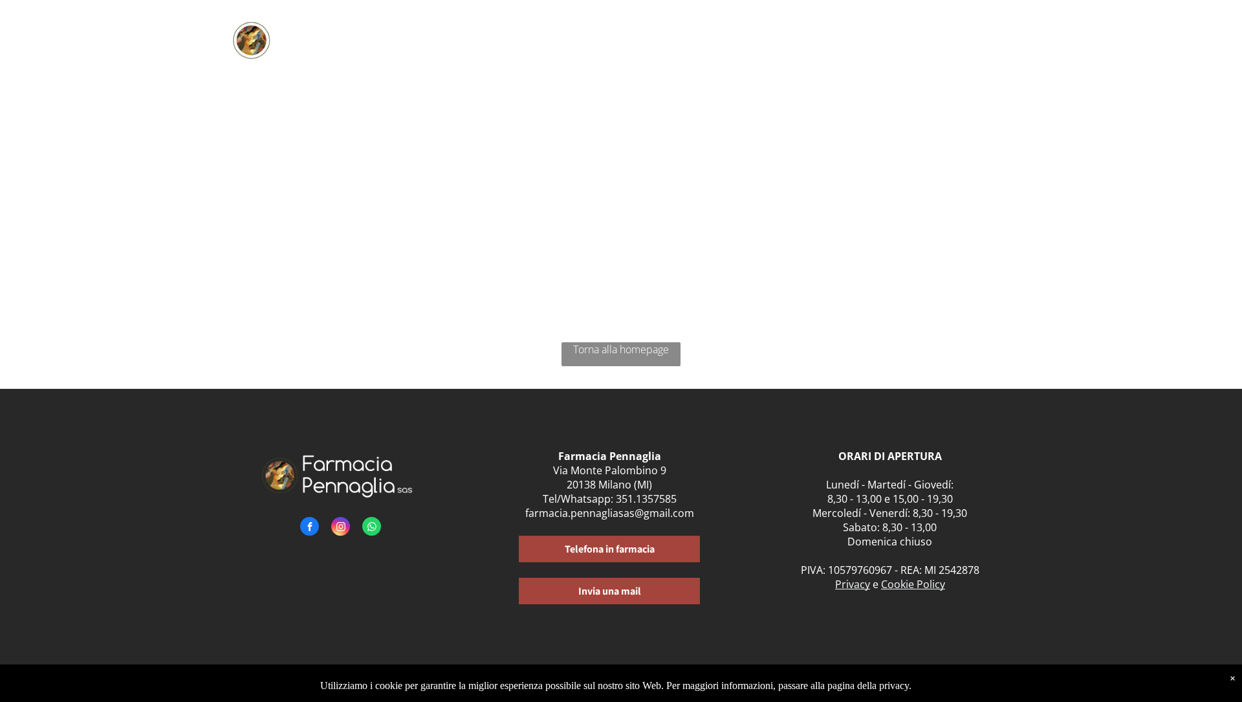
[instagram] (340, 528)
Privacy (852, 584)
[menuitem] (498, 37)
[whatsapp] (371, 528)
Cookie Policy (913, 584)
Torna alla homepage (621, 349)
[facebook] (309, 528)
